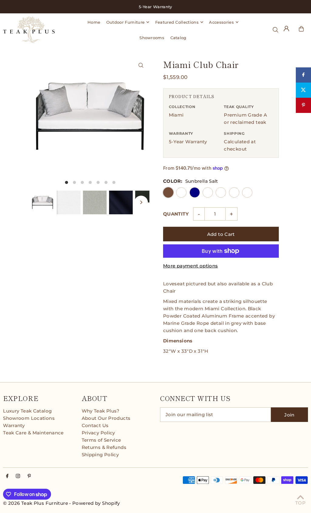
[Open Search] (275, 29)
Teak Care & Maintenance (33, 433)
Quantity (176, 214)
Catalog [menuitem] (178, 37)
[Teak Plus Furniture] (29, 29)
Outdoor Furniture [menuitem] (125, 22)
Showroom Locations (29, 418)
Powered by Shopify (96, 503)
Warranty (14, 425)
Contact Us (95, 425)
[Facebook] (7, 476)
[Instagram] (18, 476)
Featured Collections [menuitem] (177, 22)
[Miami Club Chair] (141, 65)
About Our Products (106, 418)
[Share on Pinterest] (303, 105)
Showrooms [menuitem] (151, 37)
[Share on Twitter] (303, 90)
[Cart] (301, 29)
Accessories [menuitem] (221, 22)
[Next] (141, 202)
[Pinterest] (29, 476)
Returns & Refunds (104, 447)
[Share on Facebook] (303, 75)
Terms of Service (101, 440)
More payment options (190, 266)
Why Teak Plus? (101, 411)
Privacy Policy (98, 433)
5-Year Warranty (188, 141)
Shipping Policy (100, 454)
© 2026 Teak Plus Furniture (35, 503)
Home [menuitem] (93, 22)
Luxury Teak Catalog (27, 411)
